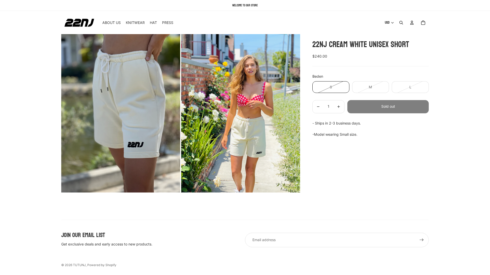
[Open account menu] (412, 22)
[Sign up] (421, 240)
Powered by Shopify (101, 265)
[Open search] (401, 22)
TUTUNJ (79, 265)
